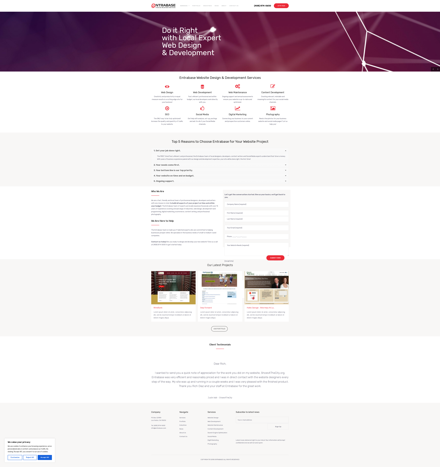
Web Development (214, 421)
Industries (207, 6)
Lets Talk (281, 6)
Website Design (213, 418)
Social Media (212, 436)
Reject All (30, 457)
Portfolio (196, 6)
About (223, 6)
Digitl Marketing (213, 440)
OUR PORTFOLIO (219, 329)
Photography (212, 444)
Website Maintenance (215, 425)
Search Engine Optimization (217, 433)
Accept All (45, 457)
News (217, 6)
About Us (182, 433)
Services (182, 418)
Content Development (215, 429)
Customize (15, 457)
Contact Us (233, 6)
